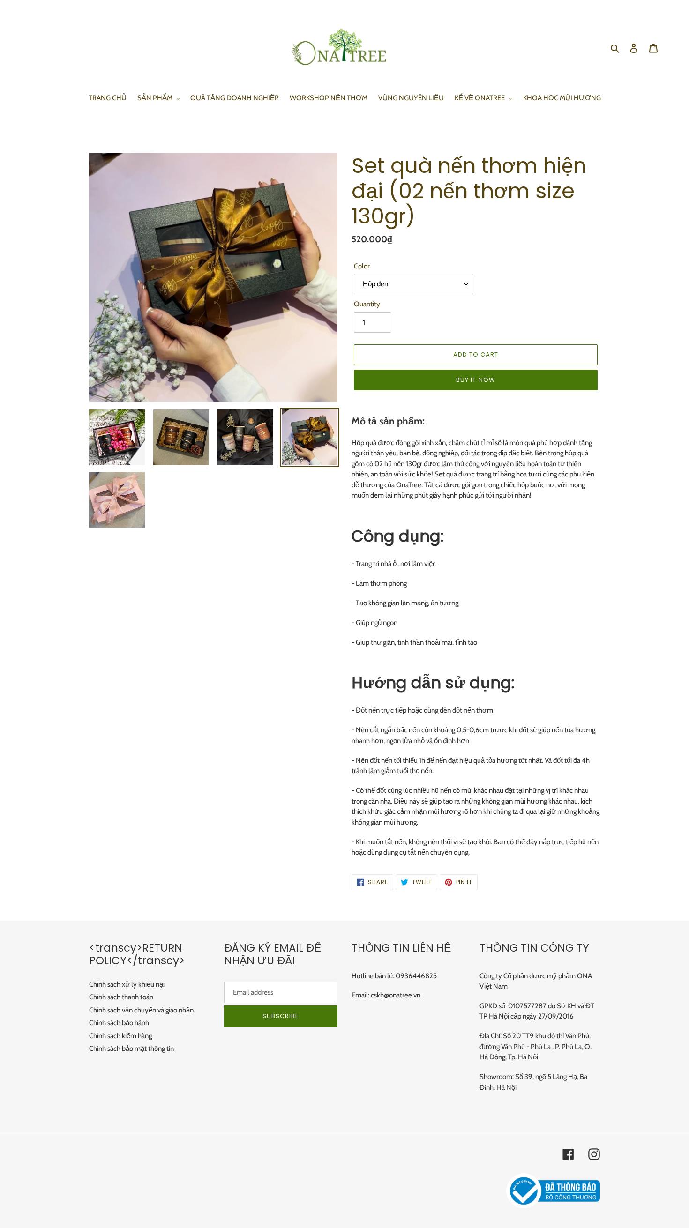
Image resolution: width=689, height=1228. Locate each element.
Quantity (367, 304)
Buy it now (475, 379)
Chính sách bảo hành (119, 1023)
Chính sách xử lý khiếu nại (127, 984)
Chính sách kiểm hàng (120, 1036)
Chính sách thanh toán (121, 997)
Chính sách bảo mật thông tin (131, 1048)
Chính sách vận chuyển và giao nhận (141, 1010)
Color (362, 266)
